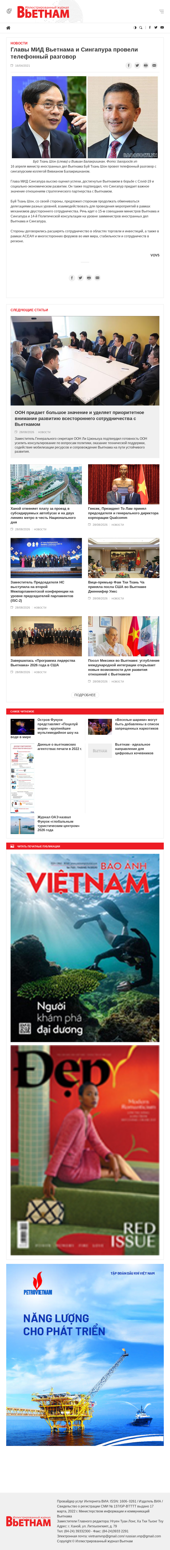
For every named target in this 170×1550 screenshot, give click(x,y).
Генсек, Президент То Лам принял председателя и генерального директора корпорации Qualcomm (123, 513)
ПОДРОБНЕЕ (85, 695)
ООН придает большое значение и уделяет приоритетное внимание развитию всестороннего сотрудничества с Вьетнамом (79, 418)
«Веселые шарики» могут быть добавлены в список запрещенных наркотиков (137, 724)
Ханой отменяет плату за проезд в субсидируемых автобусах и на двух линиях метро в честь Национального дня (43, 515)
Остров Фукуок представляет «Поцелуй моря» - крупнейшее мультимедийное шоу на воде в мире (44, 728)
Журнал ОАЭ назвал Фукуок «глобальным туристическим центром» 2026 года (59, 823)
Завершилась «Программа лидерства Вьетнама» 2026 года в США (43, 663)
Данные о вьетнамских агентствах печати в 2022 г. (60, 747)
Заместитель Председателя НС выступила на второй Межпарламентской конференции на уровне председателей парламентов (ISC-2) (42, 591)
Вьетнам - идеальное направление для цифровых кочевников (134, 749)
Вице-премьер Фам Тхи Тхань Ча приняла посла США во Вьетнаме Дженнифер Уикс (117, 586)
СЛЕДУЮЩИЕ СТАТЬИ (29, 310)
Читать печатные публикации (38, 846)
